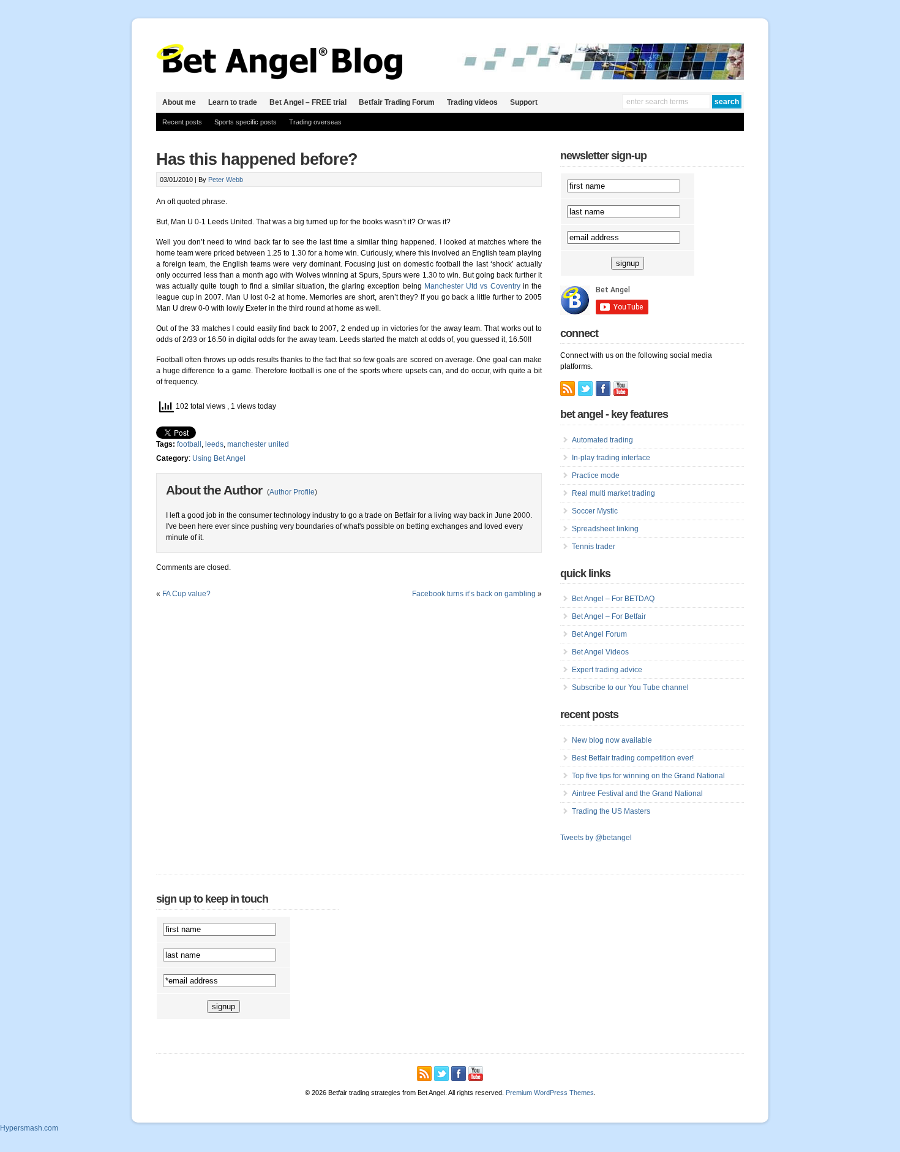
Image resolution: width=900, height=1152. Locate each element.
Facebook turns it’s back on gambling (474, 593)
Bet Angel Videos (600, 652)
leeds (214, 444)
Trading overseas (315, 122)
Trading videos (472, 102)
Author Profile (292, 492)
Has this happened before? (257, 159)
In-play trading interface (611, 457)
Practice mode (596, 475)
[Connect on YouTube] (620, 388)
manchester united (258, 444)
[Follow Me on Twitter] (585, 388)
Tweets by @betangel (596, 837)
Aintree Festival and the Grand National (637, 793)
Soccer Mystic (595, 511)
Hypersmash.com (29, 1128)
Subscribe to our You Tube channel (630, 687)
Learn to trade (232, 102)
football (189, 444)
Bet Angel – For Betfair (609, 616)
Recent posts (182, 122)
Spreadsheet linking (605, 529)
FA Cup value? (186, 593)
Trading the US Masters (611, 811)
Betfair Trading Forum (397, 102)
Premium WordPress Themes (550, 1092)
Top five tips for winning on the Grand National (648, 775)
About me (179, 102)
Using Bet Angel (219, 458)
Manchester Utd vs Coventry (472, 286)
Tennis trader (593, 546)
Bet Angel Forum (599, 634)
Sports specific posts (245, 122)
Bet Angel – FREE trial (308, 102)
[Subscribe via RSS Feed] (567, 388)
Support (524, 102)
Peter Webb (225, 179)
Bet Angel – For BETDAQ (613, 598)
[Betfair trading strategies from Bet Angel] (279, 77)
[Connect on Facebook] (603, 388)
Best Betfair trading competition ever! (633, 758)
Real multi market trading (613, 493)
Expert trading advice (607, 669)
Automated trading (602, 440)
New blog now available (612, 740)
